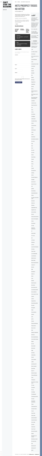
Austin (32, 61)
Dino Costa (32, 141)
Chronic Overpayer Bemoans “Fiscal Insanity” (27, 31)
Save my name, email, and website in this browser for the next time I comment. (22, 79)
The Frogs (32, 385)
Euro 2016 (32, 152)
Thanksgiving (33, 379)
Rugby (32, 350)
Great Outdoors (33, 190)
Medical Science (33, 258)
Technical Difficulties (34, 375)
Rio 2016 (32, 343)
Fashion (32, 154)
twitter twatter (33, 415)
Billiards (32, 77)
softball (32, 361)
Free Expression (33, 170)
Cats (32, 107)
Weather (32, 433)
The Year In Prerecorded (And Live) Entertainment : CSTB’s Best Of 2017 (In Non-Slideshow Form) (35, 25)
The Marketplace (33, 394)
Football (32, 168)
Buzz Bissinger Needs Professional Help (34, 98)
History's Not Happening (34, 218)
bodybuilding (33, 84)
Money (32, 276)
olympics (32, 296)
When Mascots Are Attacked (34, 436)
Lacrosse (32, 244)
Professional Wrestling (34, 323)
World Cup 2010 (33, 445)
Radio (32, 330)
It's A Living (33, 235)
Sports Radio (33, 368)
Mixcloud (32, 267)
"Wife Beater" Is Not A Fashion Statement (34, 47)
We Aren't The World (34, 431)
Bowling (32, 86)
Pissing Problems (33, 312)
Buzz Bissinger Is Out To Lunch (34, 95)
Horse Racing (33, 223)
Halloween (32, 205)
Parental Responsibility (34, 303)
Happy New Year (33, 209)
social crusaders (33, 359)
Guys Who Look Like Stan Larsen (34, 198)
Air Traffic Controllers (34, 51)
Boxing (32, 88)
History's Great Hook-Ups (34, 216)
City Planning (33, 114)
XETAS (32, 450)
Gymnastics (33, 200)
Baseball (32, 70)
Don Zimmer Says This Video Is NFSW (17, 30)
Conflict (32, 123)
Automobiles (33, 66)
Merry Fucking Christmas (34, 262)
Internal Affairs (33, 233)
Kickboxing (32, 242)
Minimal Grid (31, 454)
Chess (32, 109)
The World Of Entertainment (33, 401)
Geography (32, 179)
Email (16, 68)
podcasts (32, 314)
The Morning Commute (34, 396)
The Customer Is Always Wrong (34, 382)
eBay (32, 145)
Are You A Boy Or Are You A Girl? (34, 57)
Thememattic (37, 454)
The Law (32, 389)
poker (32, 316)
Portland (32, 321)
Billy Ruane (32, 79)
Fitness (32, 163)
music (32, 278)
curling (32, 132)
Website (16, 72)
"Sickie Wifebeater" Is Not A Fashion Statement (34, 43)
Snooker (32, 357)
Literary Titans (33, 251)
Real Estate (33, 334)
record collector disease (34, 339)
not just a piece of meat (34, 294)
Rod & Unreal (33, 348)
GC (22, 11)
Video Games (33, 426)
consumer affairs (33, 125)
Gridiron (32, 195)
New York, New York (34, 287)
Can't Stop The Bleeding (7, 4)
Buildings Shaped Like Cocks (34, 91)
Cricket (32, 127)
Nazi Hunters (33, 285)
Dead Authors (33, 136)
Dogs (32, 143)
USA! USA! (32, 424)
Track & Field (33, 413)
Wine (32, 443)
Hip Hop (32, 214)
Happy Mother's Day (34, 207)
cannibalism (33, 100)
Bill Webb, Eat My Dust (22, 29)
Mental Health (33, 260)
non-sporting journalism (34, 289)
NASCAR (32, 280)
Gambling (32, 172)
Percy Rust (32, 305)
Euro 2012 (32, 150)
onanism (32, 298)
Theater (32, 404)
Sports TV (32, 370)
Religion (32, 341)
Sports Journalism (33, 366)
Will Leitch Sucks (33, 441)
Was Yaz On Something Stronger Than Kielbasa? (34, 36)
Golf (32, 186)
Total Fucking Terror (34, 406)
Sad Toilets (32, 352)
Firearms (32, 159)
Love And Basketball (34, 253)
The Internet (33, 387)
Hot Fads (32, 225)
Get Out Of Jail (33, 181)
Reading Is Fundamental (34, 332)
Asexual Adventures (34, 59)
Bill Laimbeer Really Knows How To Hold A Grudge (34, 32)
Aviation (32, 68)
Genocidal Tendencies (34, 177)
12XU (32, 49)
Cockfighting (33, 116)
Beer (32, 75)
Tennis (32, 377)
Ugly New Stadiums (34, 417)
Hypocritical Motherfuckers (33, 228)
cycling (32, 134)
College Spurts (33, 118)
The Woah (32, 398)
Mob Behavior (33, 271)
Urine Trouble (33, 422)
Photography (33, 307)
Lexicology (32, 249)
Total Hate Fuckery (34, 408)
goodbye (32, 188)
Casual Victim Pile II (34, 105)
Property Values (33, 325)
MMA (32, 269)
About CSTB (5, 9)
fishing (32, 161)
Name (16, 64)
